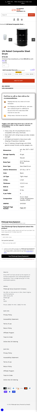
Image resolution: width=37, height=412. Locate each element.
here (12, 112)
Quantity (4, 62)
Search (31, 14)
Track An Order (8, 337)
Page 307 (23, 208)
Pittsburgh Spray (15, 404)
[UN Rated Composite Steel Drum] (22, 37)
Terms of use (7, 324)
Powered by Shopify (25, 404)
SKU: (6, 86)
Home (2, 24)
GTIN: (7, 88)
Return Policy (7, 328)
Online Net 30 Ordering (10, 341)
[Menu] (22, 19)
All (5, 24)
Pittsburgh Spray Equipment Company (14, 289)
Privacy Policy (7, 315)
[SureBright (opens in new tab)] (32, 70)
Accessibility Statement (10, 319)
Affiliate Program (8, 332)
